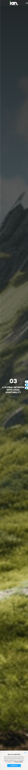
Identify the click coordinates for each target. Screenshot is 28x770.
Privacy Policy (19, 762)
